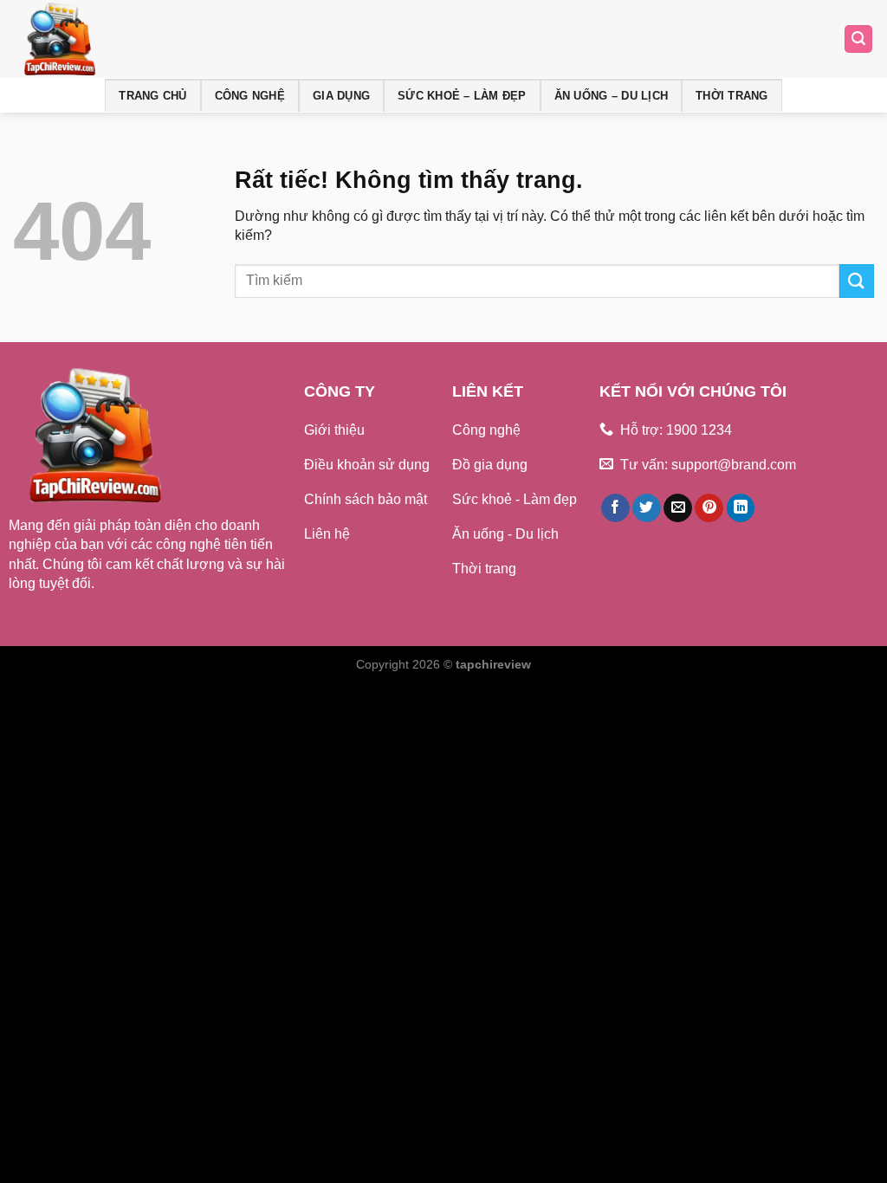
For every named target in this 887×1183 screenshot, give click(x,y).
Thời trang (732, 95)
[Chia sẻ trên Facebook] (615, 508)
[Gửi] (856, 281)
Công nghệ (250, 95)
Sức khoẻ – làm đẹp (462, 95)
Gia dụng (341, 95)
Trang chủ (152, 95)
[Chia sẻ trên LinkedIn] (741, 508)
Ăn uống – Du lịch (611, 95)
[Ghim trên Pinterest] (709, 508)
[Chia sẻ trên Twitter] (646, 508)
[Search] (858, 39)
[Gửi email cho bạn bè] (678, 508)
